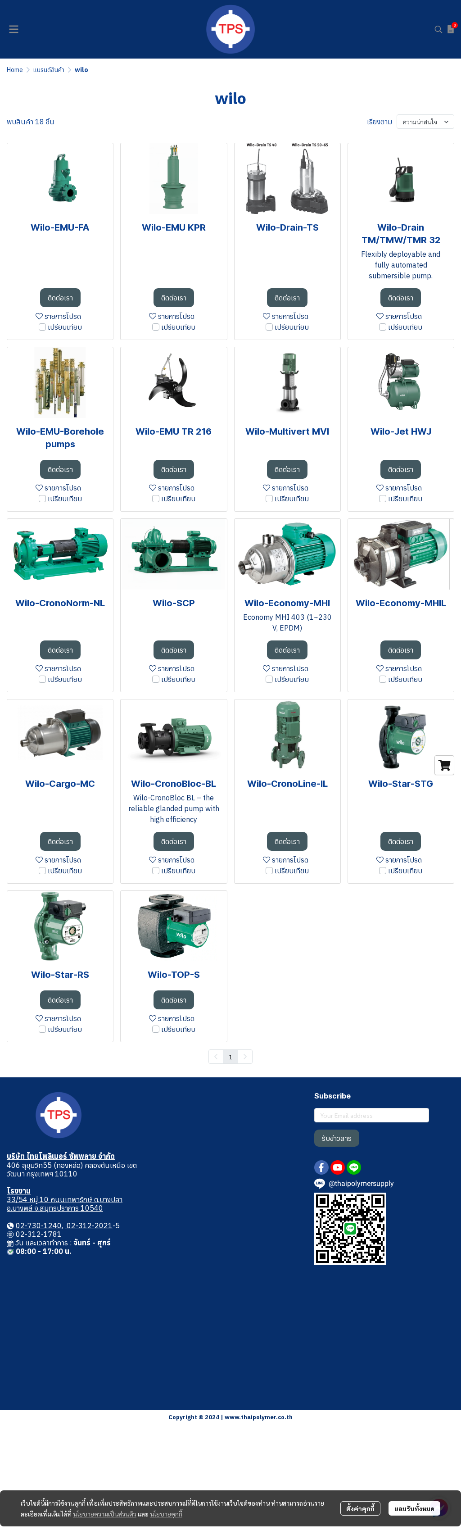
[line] (354, 1167)
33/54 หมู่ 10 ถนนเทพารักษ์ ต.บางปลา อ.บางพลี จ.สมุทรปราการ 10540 (64, 1203)
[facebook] (321, 1167)
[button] (438, 29)
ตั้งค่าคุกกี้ (360, 1508)
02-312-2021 (89, 1225)
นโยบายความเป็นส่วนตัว (104, 1514)
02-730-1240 (39, 1225)
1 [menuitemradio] (230, 1057)
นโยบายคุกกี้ (166, 1514)
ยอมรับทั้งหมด (414, 1508)
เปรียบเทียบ (65, 326)
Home (15, 70)
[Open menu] (14, 29)
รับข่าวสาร (337, 1138)
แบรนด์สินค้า (48, 70)
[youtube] (337, 1167)
